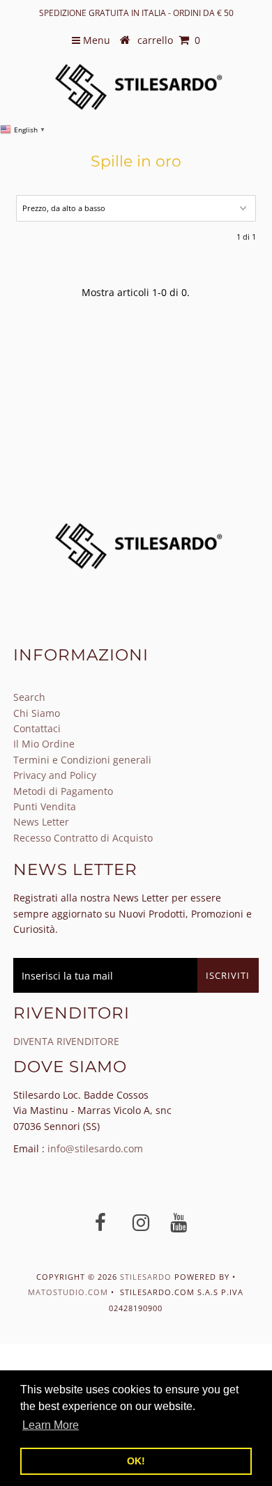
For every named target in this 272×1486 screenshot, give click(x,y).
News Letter (41, 821)
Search (29, 697)
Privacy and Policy (54, 775)
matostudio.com (68, 1292)
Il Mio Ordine (44, 743)
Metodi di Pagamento (63, 791)
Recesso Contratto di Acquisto (83, 837)
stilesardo (147, 1276)
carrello (168, 40)
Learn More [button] (50, 1425)
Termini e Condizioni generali (82, 759)
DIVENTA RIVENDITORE (66, 1041)
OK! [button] (136, 1460)
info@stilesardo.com (95, 1148)
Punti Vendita (44, 806)
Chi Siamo (36, 713)
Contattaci (37, 728)
